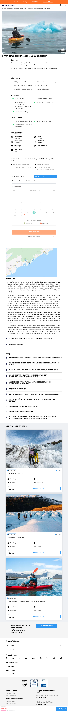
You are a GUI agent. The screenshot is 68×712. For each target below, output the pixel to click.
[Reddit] (61, 658)
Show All (62, 50)
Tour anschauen (38, 489)
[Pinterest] (40, 658)
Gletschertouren (24, 8)
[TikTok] (19, 658)
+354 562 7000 (41, 697)
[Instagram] (12, 658)
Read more (53, 68)
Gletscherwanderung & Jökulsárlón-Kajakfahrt (39, 8)
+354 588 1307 (41, 705)
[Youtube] (33, 658)
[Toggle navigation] (66, 5)
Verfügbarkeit (61, 709)
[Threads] (54, 658)
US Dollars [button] (11, 650)
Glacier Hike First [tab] (18, 176)
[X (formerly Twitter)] (47, 658)
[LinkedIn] (26, 658)
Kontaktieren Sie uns (46, 626)
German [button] (10, 645)
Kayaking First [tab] (40, 176)
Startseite (4, 8)
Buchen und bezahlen (34, 236)
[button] (7, 709)
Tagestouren (16, 8)
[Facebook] (6, 658)
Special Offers (48, 2)
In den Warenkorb (34, 231)
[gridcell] (53, 199)
